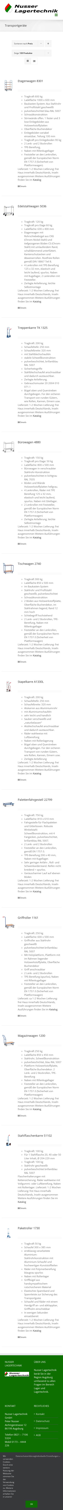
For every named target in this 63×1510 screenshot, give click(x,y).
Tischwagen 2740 (29, 564)
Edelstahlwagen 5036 (32, 206)
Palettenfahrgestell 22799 (35, 800)
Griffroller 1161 (28, 918)
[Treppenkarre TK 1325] (8, 332)
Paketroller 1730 (29, 1228)
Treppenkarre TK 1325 (32, 328)
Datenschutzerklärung (26, 1456)
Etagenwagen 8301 (30, 81)
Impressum (42, 1428)
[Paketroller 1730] (8, 1233)
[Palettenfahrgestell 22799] (8, 804)
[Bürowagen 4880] (8, 447)
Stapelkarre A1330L (31, 682)
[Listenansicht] (34, 61)
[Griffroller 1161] (8, 922)
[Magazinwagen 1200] (8, 1040)
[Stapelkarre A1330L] (8, 686)
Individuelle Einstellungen (47, 1456)
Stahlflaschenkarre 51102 (35, 1135)
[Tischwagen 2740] (8, 568)
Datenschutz (43, 1421)
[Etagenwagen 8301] (8, 86)
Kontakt (40, 1414)
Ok (31, 1504)
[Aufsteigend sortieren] (48, 43)
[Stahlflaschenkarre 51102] (8, 1140)
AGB (38, 1435)
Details (23, 186)
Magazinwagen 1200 (31, 1036)
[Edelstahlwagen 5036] (8, 211)
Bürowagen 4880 (29, 442)
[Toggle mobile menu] (56, 15)
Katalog (37, 179)
